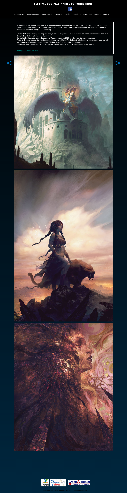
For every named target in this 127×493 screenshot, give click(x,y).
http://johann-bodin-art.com (27, 51)
